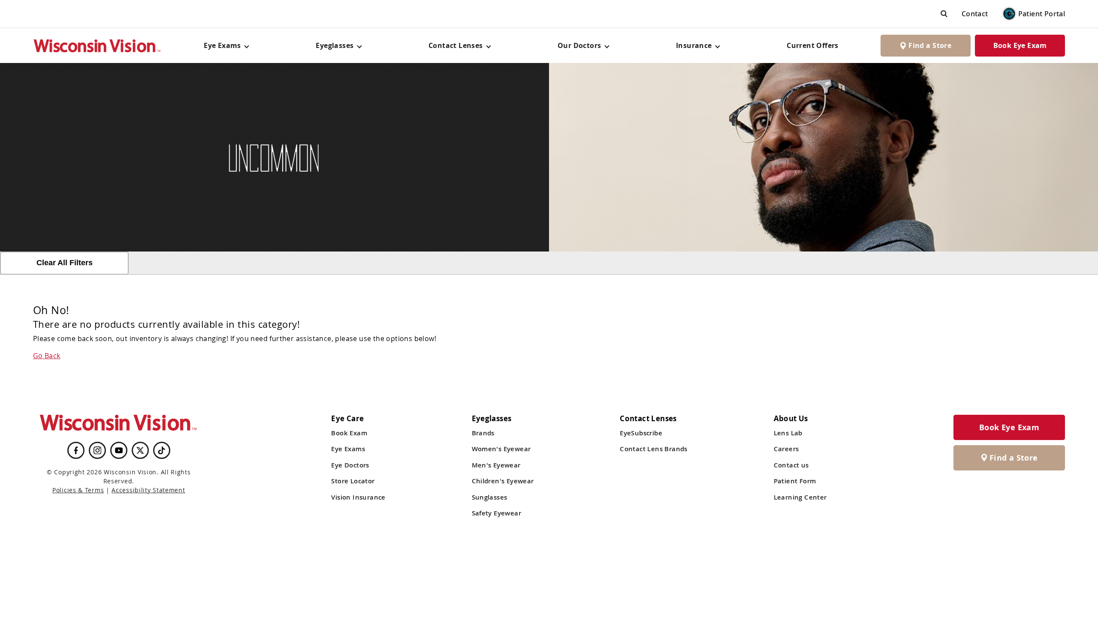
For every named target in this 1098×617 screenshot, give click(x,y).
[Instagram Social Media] (97, 450)
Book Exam (349, 432)
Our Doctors (579, 45)
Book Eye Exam (1020, 45)
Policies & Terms (78, 490)
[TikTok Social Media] (161, 450)
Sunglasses (489, 497)
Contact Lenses (455, 45)
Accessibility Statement (148, 490)
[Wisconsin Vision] (97, 45)
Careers (786, 448)
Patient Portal (1041, 13)
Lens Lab (788, 432)
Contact (975, 13)
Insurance (694, 45)
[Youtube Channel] (119, 450)
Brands (483, 432)
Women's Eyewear (501, 448)
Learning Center (800, 497)
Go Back (46, 355)
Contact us (791, 465)
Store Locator (352, 480)
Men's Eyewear (496, 465)
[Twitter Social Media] (140, 450)
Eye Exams (348, 448)
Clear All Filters (64, 262)
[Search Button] (944, 13)
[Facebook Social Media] (76, 450)
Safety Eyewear (497, 513)
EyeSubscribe (641, 432)
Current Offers (813, 45)
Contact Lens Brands (654, 448)
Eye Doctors (350, 465)
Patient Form (795, 480)
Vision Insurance (358, 497)
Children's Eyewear (503, 480)
